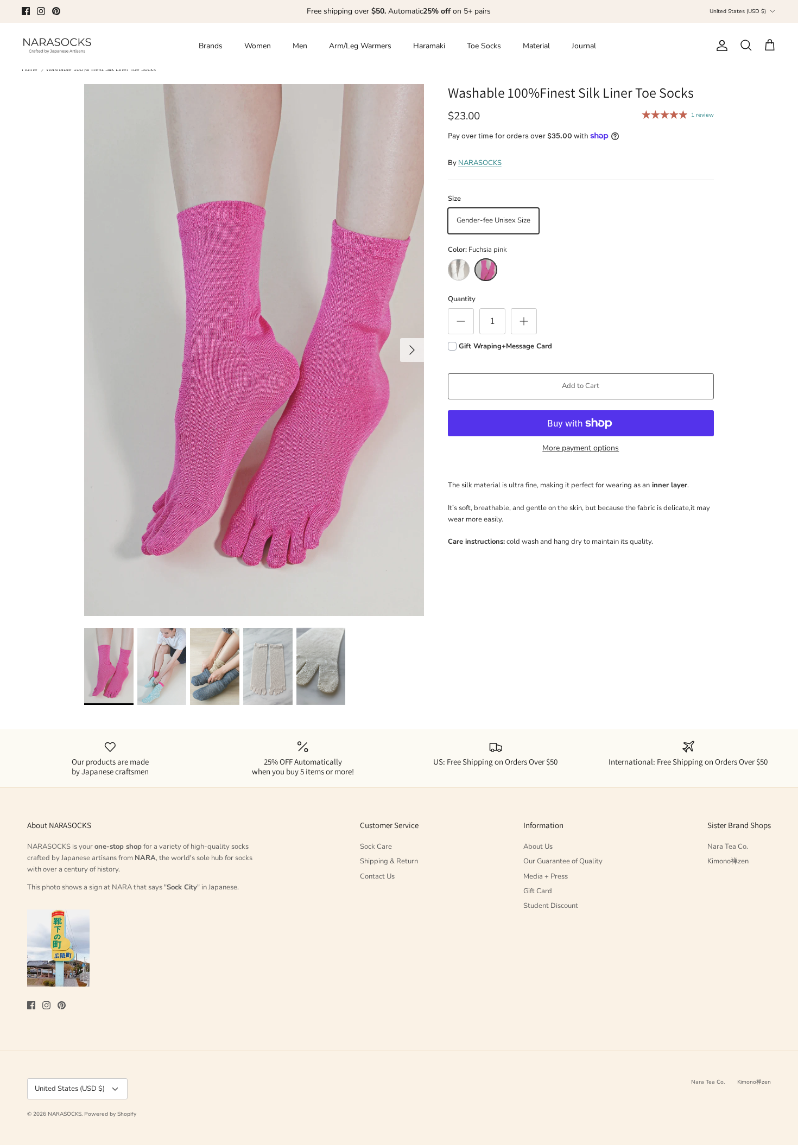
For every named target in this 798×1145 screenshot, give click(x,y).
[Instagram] (41, 11)
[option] (254, 350)
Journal (584, 46)
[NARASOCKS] (57, 46)
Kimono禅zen (728, 861)
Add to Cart (580, 386)
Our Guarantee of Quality (563, 861)
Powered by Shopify (110, 1114)
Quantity (462, 299)
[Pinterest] (56, 11)
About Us (538, 846)
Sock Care (376, 846)
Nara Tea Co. (727, 846)
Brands (211, 46)
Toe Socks (484, 46)
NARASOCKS (480, 163)
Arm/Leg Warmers (360, 46)
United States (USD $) (738, 11)
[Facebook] (26, 11)
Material (536, 46)
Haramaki (429, 46)
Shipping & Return (389, 861)
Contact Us (377, 876)
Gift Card (537, 891)
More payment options (580, 448)
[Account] (720, 45)
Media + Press (545, 876)
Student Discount (550, 906)
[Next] (412, 350)
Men (300, 46)
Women (257, 46)
